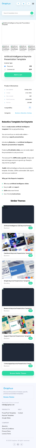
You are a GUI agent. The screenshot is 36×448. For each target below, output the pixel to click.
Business (17, 113)
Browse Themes (9, 397)
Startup (29, 113)
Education (23, 113)
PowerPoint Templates (9, 413)
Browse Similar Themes (18, 373)
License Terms (6, 433)
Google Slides (6, 418)
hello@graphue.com (8, 404)
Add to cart (18, 75)
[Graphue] (6, 4)
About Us (5, 426)
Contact (20, 413)
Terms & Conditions (8, 428)
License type (8, 63)
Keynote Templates (8, 415)
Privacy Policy (6, 431)
